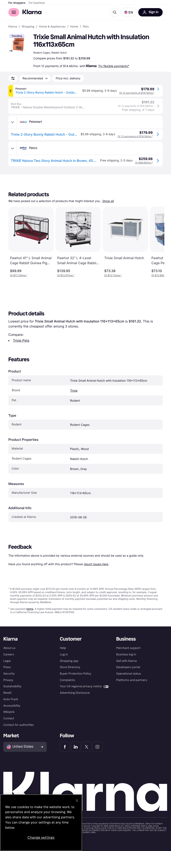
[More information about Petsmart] (12, 122)
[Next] (157, 242)
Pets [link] (86, 26)
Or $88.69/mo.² (144, 162)
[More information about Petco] (12, 148)
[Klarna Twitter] (87, 747)
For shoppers (16, 3)
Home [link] (74, 26)
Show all (108, 201)
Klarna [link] (12, 26)
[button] (129, 12)
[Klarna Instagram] (97, 747)
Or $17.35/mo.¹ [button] (18, 275)
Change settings (41, 838)
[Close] (77, 800)
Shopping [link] (28, 26)
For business (37, 3)
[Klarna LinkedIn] (76, 747)
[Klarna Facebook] (65, 747)
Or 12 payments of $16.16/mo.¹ (136, 92)
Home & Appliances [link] (52, 26)
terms (29, 608)
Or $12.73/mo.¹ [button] (113, 275)
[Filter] (13, 78)
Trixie (74, 390)
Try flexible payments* (113, 66)
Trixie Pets (21, 340)
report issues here (96, 564)
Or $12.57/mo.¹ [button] (65, 275)
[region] (41, 822)
